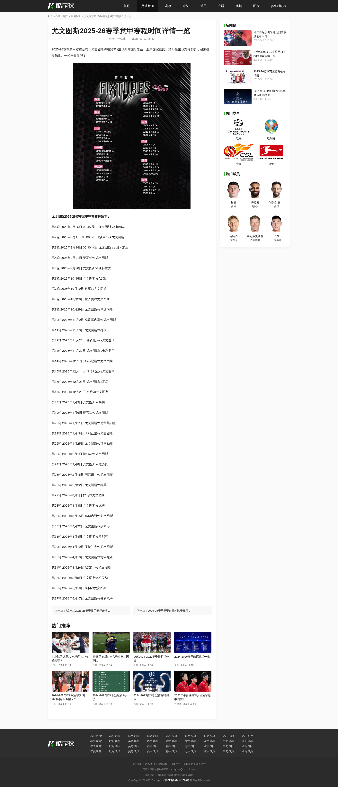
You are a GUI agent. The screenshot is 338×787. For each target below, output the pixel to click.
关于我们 (137, 763)
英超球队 (133, 746)
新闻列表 (76, 16)
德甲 (271, 164)
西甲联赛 (152, 741)
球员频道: (96, 751)
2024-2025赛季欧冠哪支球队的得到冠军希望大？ (69, 697)
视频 (239, 6)
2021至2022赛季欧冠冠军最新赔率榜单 (269, 93)
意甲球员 (190, 751)
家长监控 (201, 763)
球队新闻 (133, 736)
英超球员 (133, 751)
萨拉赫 (255, 202)
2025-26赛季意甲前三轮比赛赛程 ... (169, 610)
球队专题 (190, 736)
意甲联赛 (190, 741)
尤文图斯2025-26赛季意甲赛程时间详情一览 (107, 16)
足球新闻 (147, 6)
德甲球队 (171, 746)
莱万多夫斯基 (255, 236)
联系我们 (150, 763)
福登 (233, 202)
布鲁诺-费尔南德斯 (279, 202)
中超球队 (228, 746)
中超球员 (228, 751)
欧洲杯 (271, 138)
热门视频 (228, 736)
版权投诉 (188, 763)
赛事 (168, 6)
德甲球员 (171, 751)
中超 (239, 164)
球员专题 (209, 736)
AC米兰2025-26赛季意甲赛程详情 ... (88, 610)
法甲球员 (209, 751)
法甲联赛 (209, 741)
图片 (256, 6)
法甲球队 (209, 746)
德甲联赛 (171, 741)
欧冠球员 (114, 751)
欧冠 (239, 138)
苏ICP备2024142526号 (177, 780)
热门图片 (247, 736)
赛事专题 (171, 736)
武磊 (276, 236)
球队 (186, 6)
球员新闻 (152, 736)
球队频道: (96, 746)
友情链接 (162, 763)
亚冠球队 (247, 746)
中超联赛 (228, 741)
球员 (203, 6)
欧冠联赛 (114, 741)
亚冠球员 (247, 751)
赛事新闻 (114, 736)
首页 (127, 6)
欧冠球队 (114, 746)
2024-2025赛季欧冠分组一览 (192, 656)
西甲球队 (152, 746)
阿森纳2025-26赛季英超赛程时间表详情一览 (270, 54)
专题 (221, 6)
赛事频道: (96, 741)
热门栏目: (96, 736)
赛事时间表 (278, 6)
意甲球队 (190, 746)
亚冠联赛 (247, 741)
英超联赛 (133, 741)
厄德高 (233, 236)
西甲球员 (152, 751)
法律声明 (175, 763)
